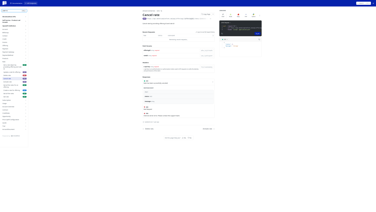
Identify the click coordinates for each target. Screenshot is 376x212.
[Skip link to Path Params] (141, 46)
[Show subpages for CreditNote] (26, 113)
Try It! (257, 34)
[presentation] (254, 28)
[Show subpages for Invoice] (26, 42)
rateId (146, 55)
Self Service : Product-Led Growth (11, 21)
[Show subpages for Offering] (26, 45)
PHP (246, 16)
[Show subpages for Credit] (26, 39)
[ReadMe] (15, 136)
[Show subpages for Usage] (26, 103)
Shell (223, 16)
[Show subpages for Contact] (26, 36)
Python (253, 16)
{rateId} (203, 18)
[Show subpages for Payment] (26, 49)
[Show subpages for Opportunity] (26, 116)
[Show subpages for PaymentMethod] (26, 55)
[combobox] (207, 50)
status (147, 96)
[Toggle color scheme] (373, 3)
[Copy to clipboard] (213, 19)
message (148, 101)
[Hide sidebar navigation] (27, 76)
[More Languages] (260, 15)
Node (230, 16)
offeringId (147, 50)
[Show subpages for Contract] (26, 110)
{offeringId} (189, 18)
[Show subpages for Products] (26, 58)
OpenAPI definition (9, 26)
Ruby (238, 16)
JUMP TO (14, 11)
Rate (158, 11)
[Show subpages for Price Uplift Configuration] (26, 119)
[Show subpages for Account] (26, 29)
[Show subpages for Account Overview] (26, 106)
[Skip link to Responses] (141, 77)
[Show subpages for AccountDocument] (26, 129)
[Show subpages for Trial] (26, 126)
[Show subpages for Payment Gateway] (26, 52)
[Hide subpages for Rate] (26, 62)
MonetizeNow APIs (9, 17)
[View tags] (161, 11)
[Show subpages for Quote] (26, 123)
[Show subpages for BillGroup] (26, 32)
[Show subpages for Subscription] (26, 100)
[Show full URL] (210, 19)
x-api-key (147, 67)
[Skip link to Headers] (141, 62)
